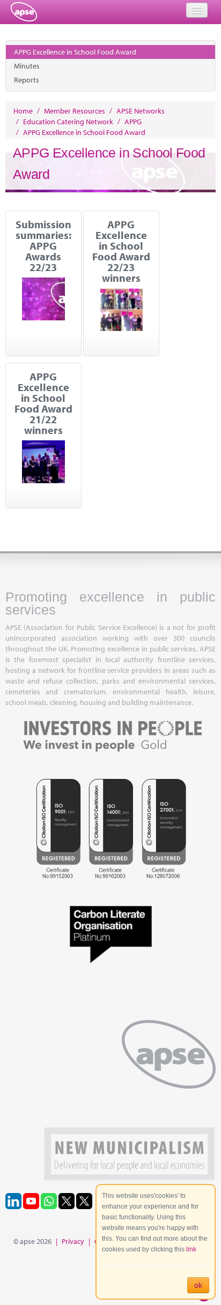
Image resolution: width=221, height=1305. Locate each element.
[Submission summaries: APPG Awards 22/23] (43, 298)
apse (24, 11)
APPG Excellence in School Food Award (75, 52)
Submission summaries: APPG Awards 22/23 (43, 246)
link (191, 1249)
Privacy (73, 1241)
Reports (26, 80)
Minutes (27, 66)
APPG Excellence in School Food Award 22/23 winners (121, 251)
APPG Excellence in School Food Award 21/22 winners (43, 403)
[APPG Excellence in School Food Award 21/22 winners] (43, 461)
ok (198, 1285)
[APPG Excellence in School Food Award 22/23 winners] (121, 309)
